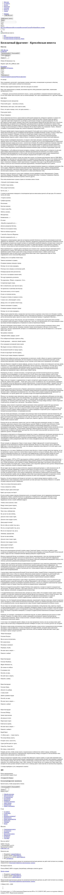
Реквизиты (7, 820)
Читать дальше (5, 871)
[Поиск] (2, 24)
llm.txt (5, 823)
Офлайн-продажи (9, 794)
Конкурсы (7, 6)
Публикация (7, 804)
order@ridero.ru (20, 857)
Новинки (6, 832)
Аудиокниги (7, 831)
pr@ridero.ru (9, 858)
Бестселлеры (16, 27)
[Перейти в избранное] (2, 30)
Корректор (7, 800)
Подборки (34, 27)
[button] (32, 24)
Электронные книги (10, 829)
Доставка (6, 838)
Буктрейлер (7, 798)
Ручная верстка (8, 797)
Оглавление (13, 76)
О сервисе (7, 3)
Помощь (6, 14)
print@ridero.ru (17, 855)
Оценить (10, 68)
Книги (6, 814)
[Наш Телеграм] (4, 888)
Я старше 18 (4, 778)
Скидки (29, 27)
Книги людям (41, 27)
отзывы (7, 76)
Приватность (7, 817)
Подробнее (4, 66)
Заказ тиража (7, 803)
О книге (3, 76)
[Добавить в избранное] (2, 70)
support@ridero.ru (16, 854)
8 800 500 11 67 (5, 848)
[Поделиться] (2, 72)
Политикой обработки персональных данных (22, 863)
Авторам (6, 8)
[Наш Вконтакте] (5, 887)
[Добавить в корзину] (7, 57)
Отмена (11, 778)
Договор (6, 822)
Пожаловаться (5, 75)
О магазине (7, 813)
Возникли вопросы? (10, 816)
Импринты (10, 27)
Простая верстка (8, 795)
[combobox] (32, 22)
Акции (6, 11)
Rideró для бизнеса (9, 806)
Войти (2, 20)
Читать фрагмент (5, 55)
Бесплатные (23, 27)
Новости (6, 9)
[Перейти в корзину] (4, 30)
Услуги (6, 5)
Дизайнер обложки (9, 801)
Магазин (6, 2)
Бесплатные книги (9, 833)
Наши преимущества (10, 819)
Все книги (4, 27)
